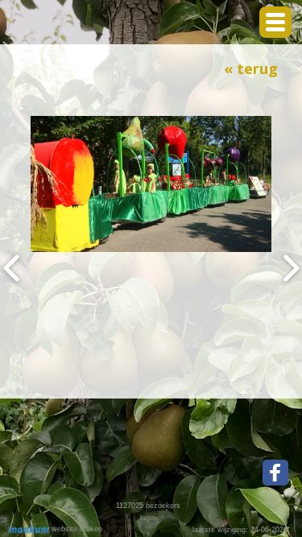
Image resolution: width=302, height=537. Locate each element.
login (147, 518)
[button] (275, 22)
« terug (251, 68)
